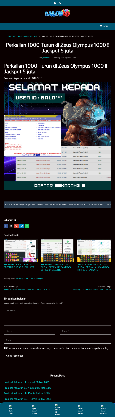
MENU (106, 26)
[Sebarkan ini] (6, 226)
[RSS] (60, 3)
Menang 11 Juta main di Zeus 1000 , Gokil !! (92, 288)
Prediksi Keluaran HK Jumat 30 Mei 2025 (26, 382)
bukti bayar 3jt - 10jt (24, 278)
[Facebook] (55, 3)
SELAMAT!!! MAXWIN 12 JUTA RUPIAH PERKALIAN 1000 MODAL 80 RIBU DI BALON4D (94, 267)
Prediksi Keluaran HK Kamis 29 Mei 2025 (27, 393)
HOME (57, 414)
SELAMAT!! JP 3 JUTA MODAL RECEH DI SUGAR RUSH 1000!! (19, 266)
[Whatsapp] (27, 226)
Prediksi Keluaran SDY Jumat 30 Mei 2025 (27, 387)
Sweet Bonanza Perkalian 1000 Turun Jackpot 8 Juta (27, 288)
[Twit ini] (11, 226)
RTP (11, 413)
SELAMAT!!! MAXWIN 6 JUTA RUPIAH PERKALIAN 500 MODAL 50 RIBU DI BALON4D (57, 267)
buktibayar (38, 278)
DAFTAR (80, 413)
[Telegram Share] (21, 226)
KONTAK (103, 413)
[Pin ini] (16, 226)
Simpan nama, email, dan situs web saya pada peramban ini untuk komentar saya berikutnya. (58, 348)
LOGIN (34, 413)
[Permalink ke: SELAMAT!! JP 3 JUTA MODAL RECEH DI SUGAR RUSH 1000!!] (21, 250)
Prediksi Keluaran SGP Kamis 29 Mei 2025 (27, 399)
